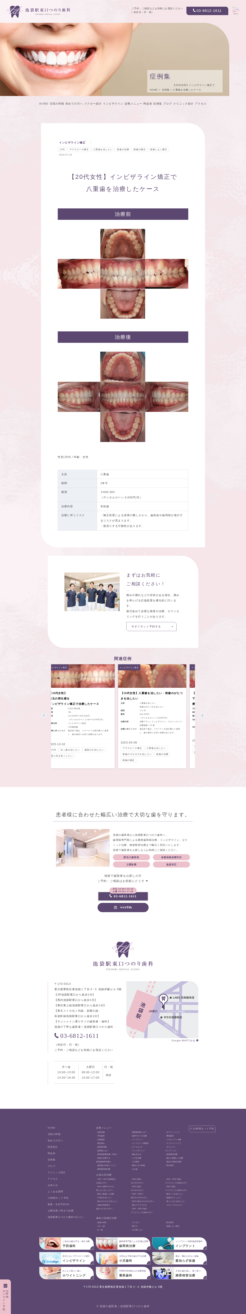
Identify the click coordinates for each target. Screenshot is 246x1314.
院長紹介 (53, 1147)
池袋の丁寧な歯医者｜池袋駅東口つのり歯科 (83, 1026)
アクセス (201, 103)
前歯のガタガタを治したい (68, 754)
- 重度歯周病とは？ (139, 1132)
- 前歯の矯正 (101, 1222)
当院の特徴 (57, 103)
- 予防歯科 (100, 1136)
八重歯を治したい (103, 149)
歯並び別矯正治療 (106, 1218)
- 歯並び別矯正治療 (173, 1162)
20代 (62, 149)
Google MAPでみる (183, 1040)
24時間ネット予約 (58, 1198)
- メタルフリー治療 (173, 1139)
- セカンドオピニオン (174, 1205)
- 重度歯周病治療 (103, 1169)
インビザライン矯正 (72, 142)
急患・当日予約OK (59, 1204)
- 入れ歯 (134, 1169)
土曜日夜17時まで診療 (61, 1210)
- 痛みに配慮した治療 (174, 1158)
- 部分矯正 (169, 1165)
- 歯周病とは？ (102, 1151)
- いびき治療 (136, 1158)
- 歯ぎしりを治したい (174, 1194)
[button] (43, 715)
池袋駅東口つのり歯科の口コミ (66, 1217)
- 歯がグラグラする (139, 1205)
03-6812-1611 (209, 11)
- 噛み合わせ (136, 1154)
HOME (154, 89)
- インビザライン (138, 1151)
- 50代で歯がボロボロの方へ (142, 1201)
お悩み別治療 (104, 1175)
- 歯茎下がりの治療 (139, 1136)
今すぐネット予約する (146, 626)
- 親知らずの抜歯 (138, 1165)
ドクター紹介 (93, 103)
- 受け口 (134, 1226)
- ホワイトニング (172, 1132)
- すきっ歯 (100, 1226)
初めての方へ (74, 103)
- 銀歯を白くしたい (173, 1198)
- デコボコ (135, 1222)
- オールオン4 (136, 1147)
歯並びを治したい (157, 752)
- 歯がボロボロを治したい (107, 1201)
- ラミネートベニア (173, 1143)
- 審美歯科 (169, 1136)
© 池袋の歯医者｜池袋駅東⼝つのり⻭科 (123, 1306)
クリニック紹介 (183, 103)
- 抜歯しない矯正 (172, 1226)
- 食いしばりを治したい (175, 1201)
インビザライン (113, 103)
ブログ (167, 103)
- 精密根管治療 (171, 1154)
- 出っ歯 (99, 1230)
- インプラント (137, 1139)
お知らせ (53, 1185)
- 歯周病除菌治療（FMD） (107, 1154)
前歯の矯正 (140, 149)
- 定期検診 (100, 1139)
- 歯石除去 (100, 1143)
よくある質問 (55, 1191)
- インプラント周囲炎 (140, 1143)
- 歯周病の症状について (106, 1165)
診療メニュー (133, 103)
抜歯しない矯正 (158, 149)
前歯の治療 (123, 149)
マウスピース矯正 (79, 149)
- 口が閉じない (137, 1230)
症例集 (166, 89)
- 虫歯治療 (100, 1132)
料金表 (147, 103)
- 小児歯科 (135, 1162)
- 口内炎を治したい (104, 1198)
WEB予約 (126, 907)
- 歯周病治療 (101, 1147)
